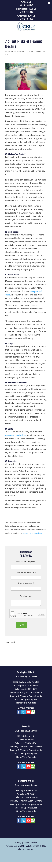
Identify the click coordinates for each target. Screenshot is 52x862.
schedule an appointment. (33, 533)
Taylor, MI (26, 726)
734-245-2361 (26, 5)
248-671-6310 (26, 12)
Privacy (18, 842)
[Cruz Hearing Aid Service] (26, 30)
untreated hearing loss (15, 435)
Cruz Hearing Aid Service (15, 51)
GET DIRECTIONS (26, 708)
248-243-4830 (26, 19)
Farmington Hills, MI (26, 672)
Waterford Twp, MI (26, 780)
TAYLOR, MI (26, 2)
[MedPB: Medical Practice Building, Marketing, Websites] (18, 846)
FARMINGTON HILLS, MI (26, 9)
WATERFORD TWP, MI (26, 16)
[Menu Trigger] (49, 4)
